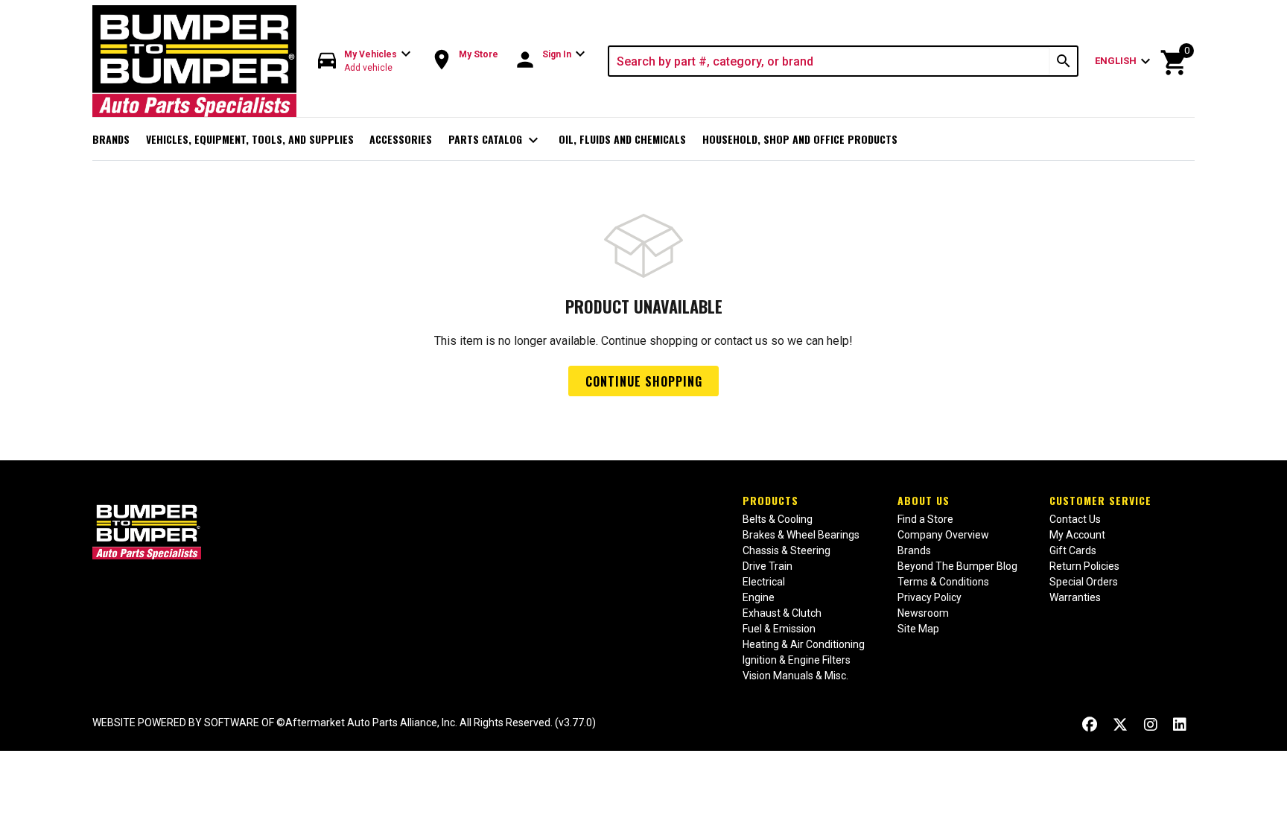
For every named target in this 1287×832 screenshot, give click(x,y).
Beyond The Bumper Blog (957, 566)
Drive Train (767, 566)
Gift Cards (1072, 550)
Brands (111, 139)
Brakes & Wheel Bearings (801, 535)
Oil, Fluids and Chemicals (622, 139)
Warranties (1075, 597)
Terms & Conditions (943, 582)
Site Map (918, 629)
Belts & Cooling (778, 519)
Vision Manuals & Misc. (795, 676)
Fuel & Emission (779, 629)
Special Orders (1083, 582)
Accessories (400, 139)
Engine (759, 597)
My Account (1077, 535)
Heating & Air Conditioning (804, 644)
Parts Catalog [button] (495, 140)
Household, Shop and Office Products (799, 139)
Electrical (764, 582)
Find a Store (925, 519)
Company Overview (943, 535)
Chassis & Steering (786, 550)
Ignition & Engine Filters (797, 660)
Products (770, 500)
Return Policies (1084, 566)
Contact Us (1075, 519)
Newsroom (923, 613)
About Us (923, 500)
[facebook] (1089, 724)
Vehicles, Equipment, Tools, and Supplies (250, 139)
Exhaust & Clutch (782, 613)
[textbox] (830, 61)
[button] (365, 61)
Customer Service (1100, 500)
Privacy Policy (929, 597)
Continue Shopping (643, 381)
